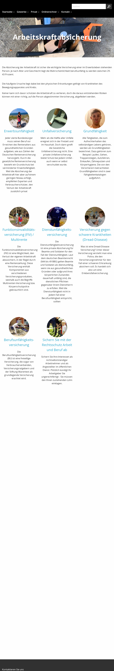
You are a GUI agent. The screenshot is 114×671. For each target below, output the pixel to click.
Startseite (7, 11)
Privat (34, 11)
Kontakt (65, 11)
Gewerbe (21, 11)
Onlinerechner (49, 11)
